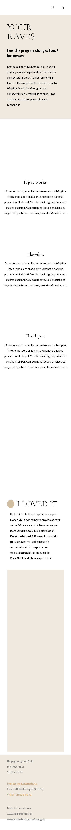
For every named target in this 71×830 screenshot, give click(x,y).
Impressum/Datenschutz (22, 783)
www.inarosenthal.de (19, 813)
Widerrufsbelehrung (19, 794)
